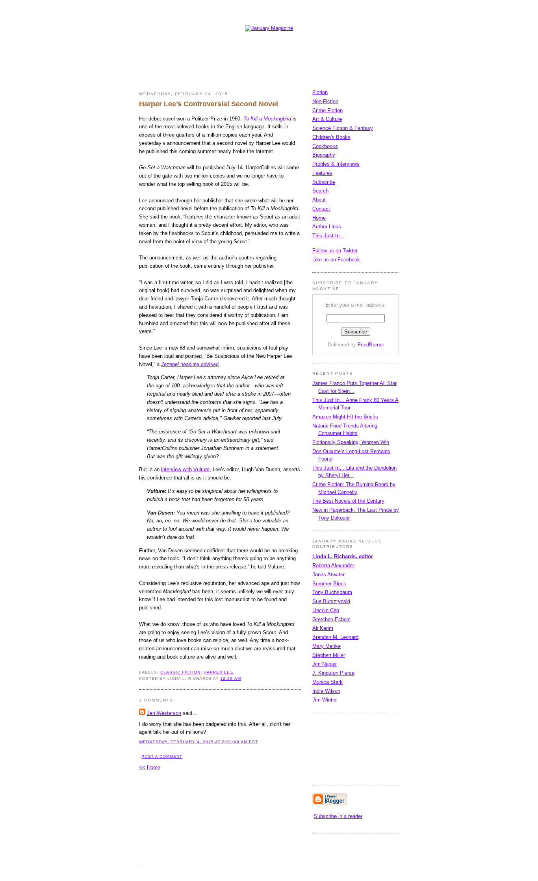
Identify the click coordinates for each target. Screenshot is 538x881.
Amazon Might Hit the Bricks (345, 417)
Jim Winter (324, 700)
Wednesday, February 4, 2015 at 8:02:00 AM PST (198, 742)
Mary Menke (326, 646)
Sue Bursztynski (331, 601)
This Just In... (328, 236)
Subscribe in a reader (338, 816)
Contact (321, 209)
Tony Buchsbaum (332, 592)
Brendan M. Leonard (335, 637)
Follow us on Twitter (335, 251)
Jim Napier (324, 664)
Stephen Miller (328, 655)
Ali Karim (322, 628)
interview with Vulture (185, 469)
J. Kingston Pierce (333, 673)
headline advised (190, 364)
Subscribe (323, 182)
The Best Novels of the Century (348, 501)
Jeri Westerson (164, 713)
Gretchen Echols (331, 619)
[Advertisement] (282, 54)
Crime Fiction (327, 110)
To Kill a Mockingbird (267, 119)
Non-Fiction (325, 101)
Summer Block (329, 584)
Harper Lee (218, 672)
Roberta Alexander (333, 565)
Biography (323, 155)
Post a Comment (161, 756)
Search (320, 191)
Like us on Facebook (336, 260)
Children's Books (331, 137)
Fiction (320, 92)
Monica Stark (327, 682)
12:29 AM (230, 678)
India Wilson (326, 691)
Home (319, 218)
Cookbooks (325, 146)
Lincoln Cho (325, 610)
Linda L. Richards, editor (342, 556)
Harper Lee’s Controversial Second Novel (208, 104)
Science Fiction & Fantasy (342, 128)
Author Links (326, 227)
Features (322, 173)
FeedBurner (371, 345)
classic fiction (180, 672)
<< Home (149, 767)
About (319, 200)
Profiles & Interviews (336, 164)
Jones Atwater (328, 574)
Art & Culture (327, 119)
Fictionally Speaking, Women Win (350, 442)
